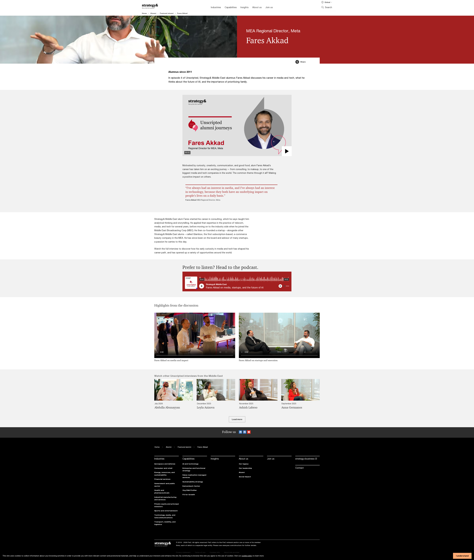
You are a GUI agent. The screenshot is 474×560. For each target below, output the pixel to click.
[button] (236, 125)
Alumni (153, 13)
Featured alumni (167, 13)
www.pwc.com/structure (232, 545)
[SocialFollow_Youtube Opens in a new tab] (249, 432)
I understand (462, 556)
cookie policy (247, 556)
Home (144, 13)
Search (328, 7)
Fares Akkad (182, 13)
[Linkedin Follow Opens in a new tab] (240, 432)
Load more (237, 419)
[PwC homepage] (150, 6)
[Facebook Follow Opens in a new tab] (244, 432)
